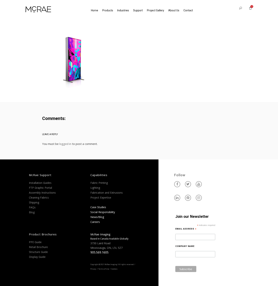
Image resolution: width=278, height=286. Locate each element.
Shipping (34, 202)
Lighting (95, 187)
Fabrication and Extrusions (106, 192)
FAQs (32, 207)
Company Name (184, 246)
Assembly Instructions (42, 192)
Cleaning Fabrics (39, 197)
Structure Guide (38, 252)
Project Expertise (100, 197)
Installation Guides (40, 183)
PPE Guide (35, 242)
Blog (32, 212)
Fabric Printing (99, 183)
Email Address (185, 229)
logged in (65, 144)
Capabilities (98, 175)
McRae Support (40, 175)
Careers (95, 222)
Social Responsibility (102, 212)
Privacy (93, 269)
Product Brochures (43, 234)
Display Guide (37, 257)
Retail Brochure (38, 247)
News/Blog (97, 217)
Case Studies (98, 207)
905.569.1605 (99, 252)
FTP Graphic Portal (40, 187)
